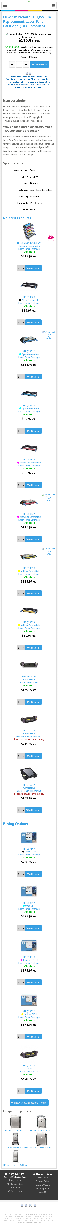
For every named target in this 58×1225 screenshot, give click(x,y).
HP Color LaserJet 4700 (15, 1130)
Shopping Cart (16, 1184)
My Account (16, 1180)
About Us (43, 1192)
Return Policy (42, 1177)
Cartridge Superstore (28, 1214)
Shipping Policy (42, 1181)
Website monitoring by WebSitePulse (29, 1222)
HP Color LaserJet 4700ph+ (15, 1165)
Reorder (16, 1187)
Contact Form (16, 1191)
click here (37, 87)
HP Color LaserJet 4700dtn (16, 1147)
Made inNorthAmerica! (48, 336)
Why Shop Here (43, 1188)
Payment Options (42, 1184)
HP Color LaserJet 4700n (41, 1147)
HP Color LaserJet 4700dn (41, 1130)
